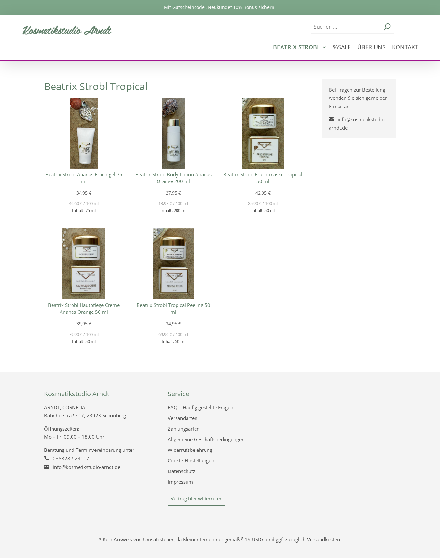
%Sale (342, 48)
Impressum (180, 482)
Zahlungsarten (184, 428)
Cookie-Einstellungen (191, 460)
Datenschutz (181, 471)
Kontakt (405, 48)
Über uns (371, 48)
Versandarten (182, 418)
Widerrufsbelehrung (190, 450)
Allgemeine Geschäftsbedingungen (206, 439)
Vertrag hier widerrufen (197, 498)
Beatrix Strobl (296, 48)
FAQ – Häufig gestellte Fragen (200, 407)
